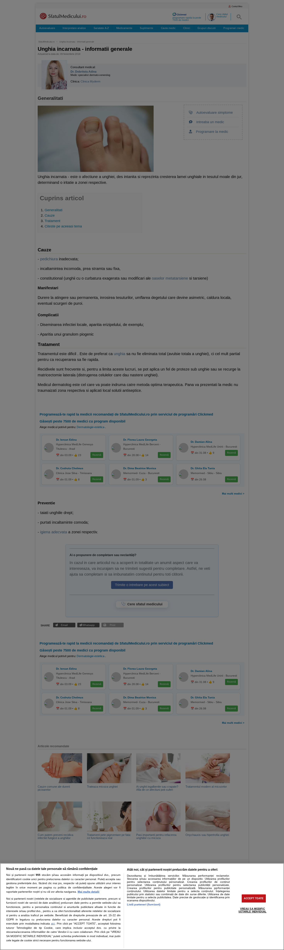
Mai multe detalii (88, 891)
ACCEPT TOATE (254, 898)
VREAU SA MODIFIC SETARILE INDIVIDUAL (252, 910)
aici (53, 923)
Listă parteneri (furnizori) (144, 904)
